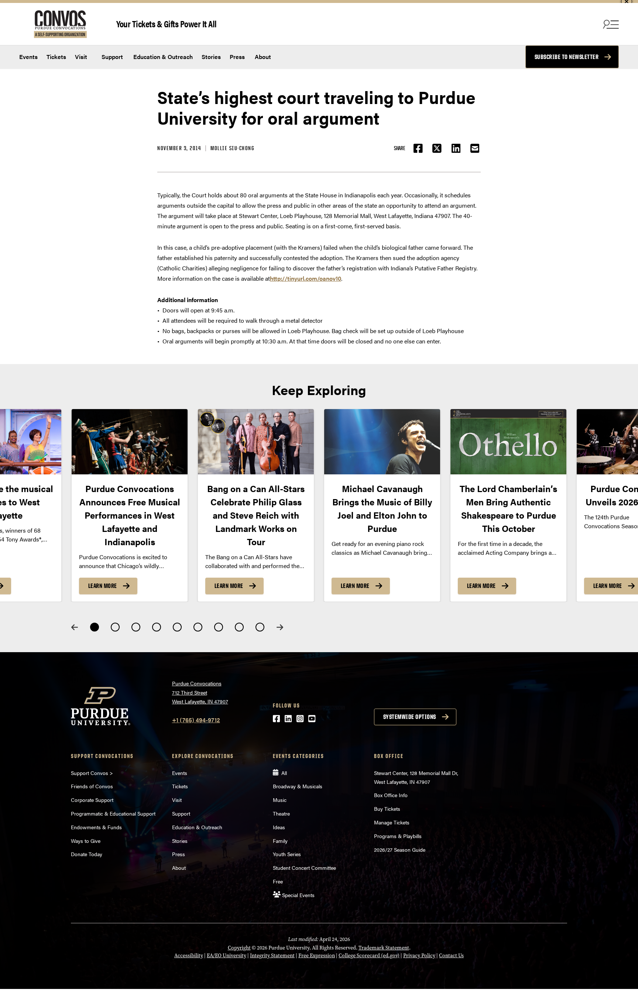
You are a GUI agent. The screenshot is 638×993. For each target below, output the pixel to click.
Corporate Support (92, 799)
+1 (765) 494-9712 (196, 720)
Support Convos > (92, 772)
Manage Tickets (391, 822)
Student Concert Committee (304, 867)
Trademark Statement (384, 947)
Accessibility (188, 955)
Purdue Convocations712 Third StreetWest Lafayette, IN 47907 (200, 692)
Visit (81, 56)
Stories (211, 56)
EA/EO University (226, 955)
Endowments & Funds (96, 827)
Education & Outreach (162, 56)
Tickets (56, 56)
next (280, 627)
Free (278, 881)
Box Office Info (391, 795)
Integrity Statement (272, 955)
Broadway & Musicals (297, 786)
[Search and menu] (610, 24)
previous (74, 627)
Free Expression (316, 955)
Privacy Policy (419, 955)
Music (280, 799)
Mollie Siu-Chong (232, 148)
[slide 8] (239, 627)
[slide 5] (177, 627)
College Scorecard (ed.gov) (369, 955)
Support (111, 56)
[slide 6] (197, 627)
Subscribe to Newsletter (567, 56)
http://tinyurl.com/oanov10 (305, 278)
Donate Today (86, 854)
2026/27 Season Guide (399, 849)
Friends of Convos (92, 786)
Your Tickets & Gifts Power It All (166, 23)
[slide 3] (135, 627)
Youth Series (287, 854)
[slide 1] (94, 627)
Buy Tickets (387, 808)
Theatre (281, 813)
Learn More (102, 585)
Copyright (239, 947)
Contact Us (451, 955)
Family (280, 840)
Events (28, 56)
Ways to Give (85, 840)
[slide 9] (259, 627)
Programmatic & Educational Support (113, 813)
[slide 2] (115, 627)
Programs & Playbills (398, 836)
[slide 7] (218, 627)
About (263, 56)
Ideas (279, 827)
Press (237, 56)
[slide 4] (156, 627)
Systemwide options (409, 716)
